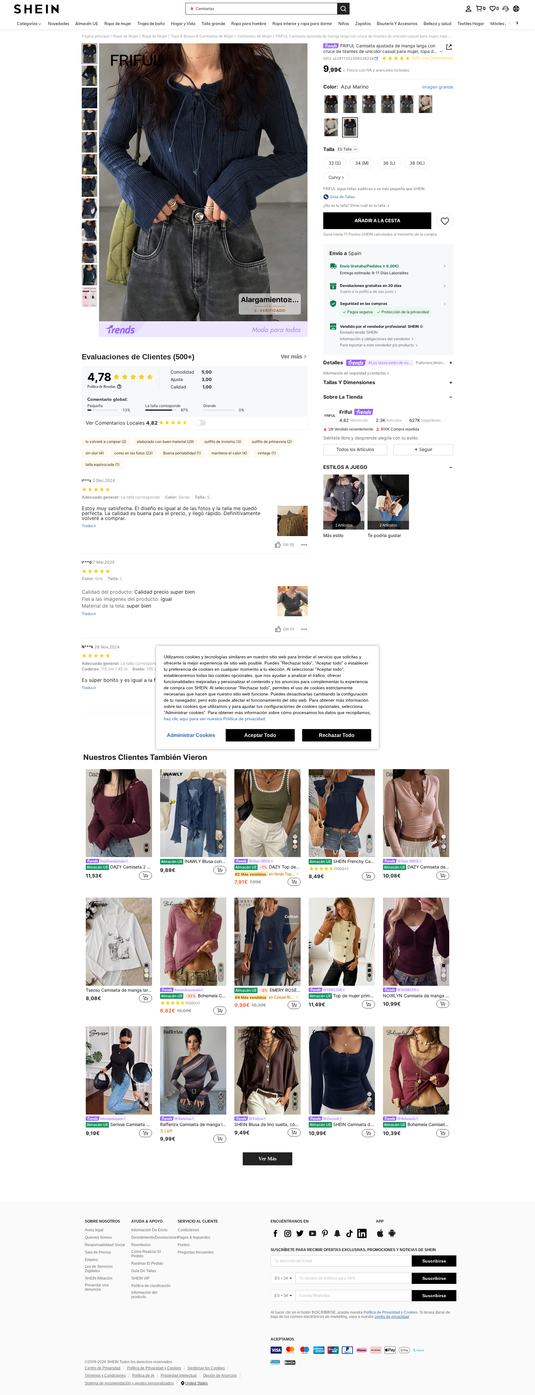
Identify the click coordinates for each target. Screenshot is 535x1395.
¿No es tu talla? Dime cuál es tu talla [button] (354, 205)
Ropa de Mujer (125, 36)
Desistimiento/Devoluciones (154, 1237)
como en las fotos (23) (133, 453)
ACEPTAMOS (282, 1339)
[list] (320, 1233)
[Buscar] (343, 9)
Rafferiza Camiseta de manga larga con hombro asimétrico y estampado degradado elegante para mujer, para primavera (193, 1124)
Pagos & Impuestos (194, 1237)
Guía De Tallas (143, 1271)
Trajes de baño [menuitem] (151, 23)
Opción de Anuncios (220, 1375)
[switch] (200, 423)
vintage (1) (267, 453)
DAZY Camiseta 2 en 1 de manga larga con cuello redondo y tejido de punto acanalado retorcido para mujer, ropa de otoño (119, 866)
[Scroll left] (509, 23)
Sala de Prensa (98, 1252)
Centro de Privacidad (102, 1368)
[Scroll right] (517, 23)
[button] (505, 8)
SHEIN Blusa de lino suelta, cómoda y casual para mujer (267, 1124)
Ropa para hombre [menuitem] (248, 23)
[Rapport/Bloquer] (304, 544)
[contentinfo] (363, 1350)
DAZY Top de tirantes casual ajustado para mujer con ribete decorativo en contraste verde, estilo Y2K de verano (268, 866)
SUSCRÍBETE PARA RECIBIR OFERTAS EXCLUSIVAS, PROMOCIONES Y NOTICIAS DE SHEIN (353, 1250)
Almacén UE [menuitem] (86, 23)
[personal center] (468, 8)
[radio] (331, 104)
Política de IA (143, 1375)
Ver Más (267, 1158)
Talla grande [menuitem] (213, 23)
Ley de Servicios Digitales (99, 1268)
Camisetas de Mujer (254, 36)
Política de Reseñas (101, 386)
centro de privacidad (392, 1317)
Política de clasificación (151, 1286)
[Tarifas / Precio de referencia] (344, 70)
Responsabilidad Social (105, 1245)
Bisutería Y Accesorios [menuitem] (397, 23)
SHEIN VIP (140, 1278)
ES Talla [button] (345, 149)
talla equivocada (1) (102, 464)
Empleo (91, 1260)
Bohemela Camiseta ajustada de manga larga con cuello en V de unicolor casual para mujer (416, 1124)
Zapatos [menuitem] (363, 23)
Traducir (89, 526)
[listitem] (343, 501)
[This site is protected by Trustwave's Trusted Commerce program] (275, 1362)
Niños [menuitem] (343, 23)
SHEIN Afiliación (98, 1278)
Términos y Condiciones (105, 1375)
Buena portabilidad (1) (182, 453)
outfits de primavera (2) (272, 441)
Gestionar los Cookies (206, 1368)
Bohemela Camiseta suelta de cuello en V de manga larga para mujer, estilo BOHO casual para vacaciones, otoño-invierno (193, 995)
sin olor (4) (94, 453)
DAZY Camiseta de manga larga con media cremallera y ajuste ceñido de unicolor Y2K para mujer (416, 866)
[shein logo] (36, 8)
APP (380, 1222)
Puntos (183, 1245)
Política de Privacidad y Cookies (390, 1312)
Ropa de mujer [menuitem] (117, 23)
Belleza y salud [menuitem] (437, 23)
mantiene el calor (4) (229, 453)
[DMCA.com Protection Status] (290, 1362)
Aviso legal (94, 1230)
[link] (480, 8)
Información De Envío (149, 1230)
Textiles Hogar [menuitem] (471, 23)
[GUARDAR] (445, 220)
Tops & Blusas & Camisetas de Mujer (202, 36)
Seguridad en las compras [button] (363, 303)
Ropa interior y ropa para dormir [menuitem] (302, 23)
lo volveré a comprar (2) (105, 441)
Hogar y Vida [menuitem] (183, 23)
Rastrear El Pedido (147, 1263)
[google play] (392, 1236)
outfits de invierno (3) (222, 441)
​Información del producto (144, 1294)
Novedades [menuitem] (58, 23)
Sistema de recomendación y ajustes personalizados (129, 1383)
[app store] (380, 1236)
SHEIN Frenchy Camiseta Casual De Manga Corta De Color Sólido (342, 861)
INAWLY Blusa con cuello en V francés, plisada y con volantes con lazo (193, 861)
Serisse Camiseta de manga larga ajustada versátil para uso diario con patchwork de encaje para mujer (119, 1124)
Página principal (96, 36)
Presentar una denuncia (97, 1287)
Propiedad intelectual (179, 1375)
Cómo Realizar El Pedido (146, 1254)
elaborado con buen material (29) (165, 441)
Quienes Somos (98, 1237)
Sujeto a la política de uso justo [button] (367, 291)
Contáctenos (188, 1230)
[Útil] (277, 544)
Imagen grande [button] (437, 86)
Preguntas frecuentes (196, 1252)
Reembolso (141, 1245)
